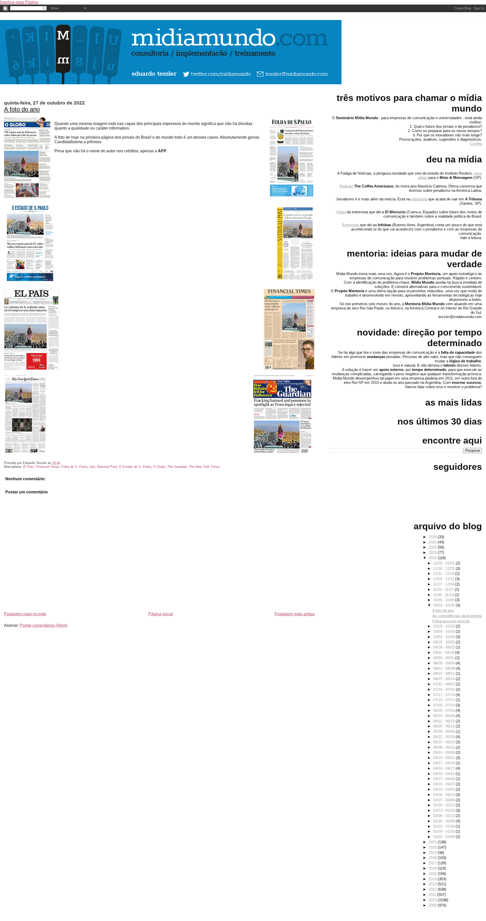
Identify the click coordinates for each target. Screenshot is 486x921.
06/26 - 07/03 (444, 710)
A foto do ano (22, 109)
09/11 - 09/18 (444, 652)
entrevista (419, 199)
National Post (107, 467)
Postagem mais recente (25, 614)
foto (92, 467)
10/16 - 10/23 (444, 626)
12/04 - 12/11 (444, 579)
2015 (433, 873)
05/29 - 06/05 (444, 731)
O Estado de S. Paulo (135, 467)
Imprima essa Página (19, 2)
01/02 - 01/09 (444, 836)
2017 (433, 863)
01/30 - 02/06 (444, 821)
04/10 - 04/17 (444, 768)
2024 (433, 547)
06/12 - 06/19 (444, 721)
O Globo (159, 467)
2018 (433, 857)
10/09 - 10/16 (444, 631)
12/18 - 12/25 (444, 568)
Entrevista (350, 225)
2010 (433, 900)
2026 (433, 537)
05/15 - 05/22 (444, 742)
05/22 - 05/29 (444, 737)
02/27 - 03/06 (444, 800)
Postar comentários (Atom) (43, 625)
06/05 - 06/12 (444, 726)
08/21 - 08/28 (444, 668)
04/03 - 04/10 (444, 773)
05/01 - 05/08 (444, 752)
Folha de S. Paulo (74, 467)
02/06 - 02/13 (444, 815)
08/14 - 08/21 (444, 673)
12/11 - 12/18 (444, 573)
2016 (433, 868)
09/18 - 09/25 (444, 647)
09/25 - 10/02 (444, 642)
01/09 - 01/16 (444, 831)
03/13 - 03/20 (444, 789)
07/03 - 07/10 (444, 705)
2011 (433, 894)
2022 (433, 558)
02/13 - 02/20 (444, 810)
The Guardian (177, 467)
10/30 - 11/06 (444, 600)
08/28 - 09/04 (444, 663)
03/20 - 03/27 (444, 784)
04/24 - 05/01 (444, 758)
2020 (433, 847)
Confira (476, 143)
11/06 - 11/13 (444, 595)
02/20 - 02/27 (444, 805)
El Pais (28, 467)
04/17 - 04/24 (444, 763)
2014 (433, 879)
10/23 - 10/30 (444, 605)
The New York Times (204, 467)
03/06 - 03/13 (444, 794)
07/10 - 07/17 (444, 700)
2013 (433, 884)
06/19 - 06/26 (444, 716)
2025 (433, 542)
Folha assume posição (451, 621)
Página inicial (160, 614)
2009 (433, 905)
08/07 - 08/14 (444, 679)
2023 (433, 552)
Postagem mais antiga (295, 614)
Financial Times (47, 467)
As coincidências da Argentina (457, 616)
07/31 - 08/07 (444, 684)
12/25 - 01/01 (444, 563)
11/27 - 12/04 (444, 584)
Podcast (346, 186)
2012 (433, 889)
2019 (433, 852)
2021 (433, 842)
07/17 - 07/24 (444, 695)
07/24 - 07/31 (444, 689)
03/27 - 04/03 (444, 779)
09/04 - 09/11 (444, 658)
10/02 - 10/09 (444, 637)
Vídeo (341, 212)
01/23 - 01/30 (444, 826)
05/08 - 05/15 (444, 747)
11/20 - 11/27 (444, 589)
